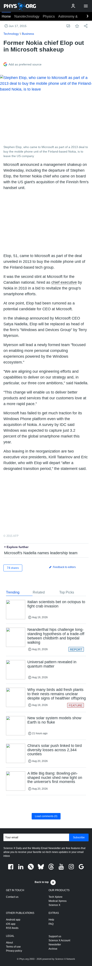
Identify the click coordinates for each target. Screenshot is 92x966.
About (9, 942)
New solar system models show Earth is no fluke (54, 720)
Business (28, 33)
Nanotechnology (26, 16)
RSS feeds (12, 928)
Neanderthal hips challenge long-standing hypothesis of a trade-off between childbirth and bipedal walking (55, 635)
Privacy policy (14, 950)
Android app (13, 919)
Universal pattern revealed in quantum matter (51, 664)
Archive (53, 948)
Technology (11, 33)
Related (39, 592)
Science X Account (59, 940)
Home (6, 16)
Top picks (66, 592)
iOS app (10, 923)
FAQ (51, 923)
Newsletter (55, 944)
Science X (54, 905)
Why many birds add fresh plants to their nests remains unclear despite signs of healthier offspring (56, 693)
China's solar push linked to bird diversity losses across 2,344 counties (54, 749)
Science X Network (65, 959)
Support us (55, 936)
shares (13, 567)
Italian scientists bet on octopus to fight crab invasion (56, 604)
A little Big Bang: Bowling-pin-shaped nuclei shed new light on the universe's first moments (54, 777)
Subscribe (79, 837)
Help (51, 919)
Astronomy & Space (73, 16)
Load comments (46, 816)
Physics (49, 16)
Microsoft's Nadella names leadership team (40, 553)
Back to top (42, 882)
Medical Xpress (58, 900)
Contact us (12, 896)
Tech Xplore (55, 896)
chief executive (64, 282)
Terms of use (13, 946)
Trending (12, 592)
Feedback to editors (64, 567)
